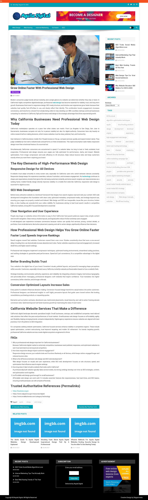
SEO (63, 27)
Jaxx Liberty (129, 141)
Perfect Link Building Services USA (118, 167)
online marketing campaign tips (117, 159)
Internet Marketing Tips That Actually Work (125, 56)
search (109, 180)
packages (130, 163)
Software (55, 27)
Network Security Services (115, 154)
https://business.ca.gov (21, 391)
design (28, 402)
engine (109, 133)
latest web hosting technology (117, 146)
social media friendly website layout (119, 184)
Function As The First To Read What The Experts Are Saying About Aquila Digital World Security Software (89, 407)
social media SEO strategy (115, 188)
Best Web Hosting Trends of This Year (125, 66)
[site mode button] (131, 28)
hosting (109, 141)
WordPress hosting (122, 201)
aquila (21, 402)
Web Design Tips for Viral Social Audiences (125, 77)
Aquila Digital (78, 484)
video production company (116, 193)
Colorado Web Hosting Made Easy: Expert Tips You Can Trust (23, 407)
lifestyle (118, 150)
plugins (109, 171)
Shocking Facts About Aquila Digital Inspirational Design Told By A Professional (55, 442)
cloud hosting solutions (125, 125)
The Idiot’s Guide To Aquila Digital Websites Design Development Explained (25, 442)
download (130, 129)
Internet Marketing (42, 27)
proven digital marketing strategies (118, 176)
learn (108, 150)
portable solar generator (125, 171)
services (130, 180)
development (119, 129)
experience (129, 133)
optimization (111, 163)
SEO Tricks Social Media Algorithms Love (125, 46)
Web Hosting (28, 27)
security (119, 180)
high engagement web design (117, 137)
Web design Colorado (126, 197)
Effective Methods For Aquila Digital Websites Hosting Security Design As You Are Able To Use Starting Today (85, 442)
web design (38, 402)
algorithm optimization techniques (118, 120)
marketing (129, 150)
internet (118, 141)
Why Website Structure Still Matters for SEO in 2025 (125, 87)
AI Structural (111, 116)
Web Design (16, 27)
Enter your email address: (74, 467)
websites (110, 201)
